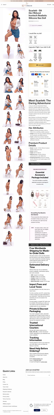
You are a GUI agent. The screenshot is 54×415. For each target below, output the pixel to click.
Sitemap (5, 401)
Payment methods (7, 391)
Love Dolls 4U (9, 410)
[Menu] (1, 4)
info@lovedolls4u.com (37, 358)
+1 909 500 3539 (37, 360)
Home (4, 374)
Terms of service (6, 398)
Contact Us (5, 384)
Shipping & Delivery (7, 389)
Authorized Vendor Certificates (10, 406)
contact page (44, 361)
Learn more (36, 407)
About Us (5, 377)
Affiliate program (6, 403)
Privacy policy (6, 396)
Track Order (5, 386)
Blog (4, 379)
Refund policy (6, 394)
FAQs (4, 382)
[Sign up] (49, 375)
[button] (40, 163)
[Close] (52, 402)
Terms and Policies (27, 411)
